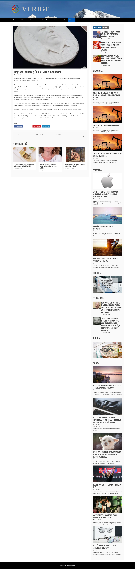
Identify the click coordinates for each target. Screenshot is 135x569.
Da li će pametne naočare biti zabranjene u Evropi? (104, 546)
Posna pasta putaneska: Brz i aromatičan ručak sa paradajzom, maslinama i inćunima (111, 59)
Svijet (41, 19)
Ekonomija (32, 19)
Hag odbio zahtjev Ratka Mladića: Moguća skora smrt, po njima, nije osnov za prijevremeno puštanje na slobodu (111, 307)
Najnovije (105, 27)
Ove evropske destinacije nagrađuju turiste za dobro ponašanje (107, 386)
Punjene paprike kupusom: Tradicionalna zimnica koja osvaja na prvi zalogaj (111, 46)
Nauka (48, 19)
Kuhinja (96, 338)
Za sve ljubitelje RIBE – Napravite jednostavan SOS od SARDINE (24, 165)
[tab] (97, 27)
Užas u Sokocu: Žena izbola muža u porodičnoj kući (107, 284)
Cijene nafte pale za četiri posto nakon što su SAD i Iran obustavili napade (106, 95)
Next (120, 285)
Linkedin (46, 126)
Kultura (56, 19)
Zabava (96, 363)
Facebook (19, 126)
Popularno (97, 27)
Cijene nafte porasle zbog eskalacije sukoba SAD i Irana (107, 154)
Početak (15, 19)
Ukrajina (71, 19)
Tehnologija (99, 298)
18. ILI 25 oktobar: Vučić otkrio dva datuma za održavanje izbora (110, 34)
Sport (63, 19)
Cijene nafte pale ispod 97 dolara (106, 125)
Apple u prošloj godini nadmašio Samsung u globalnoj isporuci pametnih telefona (105, 194)
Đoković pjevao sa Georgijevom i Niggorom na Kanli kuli (105, 516)
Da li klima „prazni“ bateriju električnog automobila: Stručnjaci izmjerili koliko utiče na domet (107, 419)
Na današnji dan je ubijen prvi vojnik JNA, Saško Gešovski (31, 135)
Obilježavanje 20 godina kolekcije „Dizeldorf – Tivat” (75, 165)
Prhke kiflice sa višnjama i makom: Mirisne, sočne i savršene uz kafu (107, 349)
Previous (94, 285)
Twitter (28, 126)
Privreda (97, 169)
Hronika (97, 273)
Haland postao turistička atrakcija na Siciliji (107, 486)
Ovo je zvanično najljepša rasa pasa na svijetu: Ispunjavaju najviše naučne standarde (107, 454)
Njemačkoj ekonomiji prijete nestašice (103, 227)
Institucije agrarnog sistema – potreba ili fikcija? (105, 259)
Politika (23, 19)
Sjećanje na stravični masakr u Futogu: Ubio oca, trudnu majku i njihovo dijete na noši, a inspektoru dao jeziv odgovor (110, 324)
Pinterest (37, 126)
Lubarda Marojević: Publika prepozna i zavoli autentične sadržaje (48, 166)
